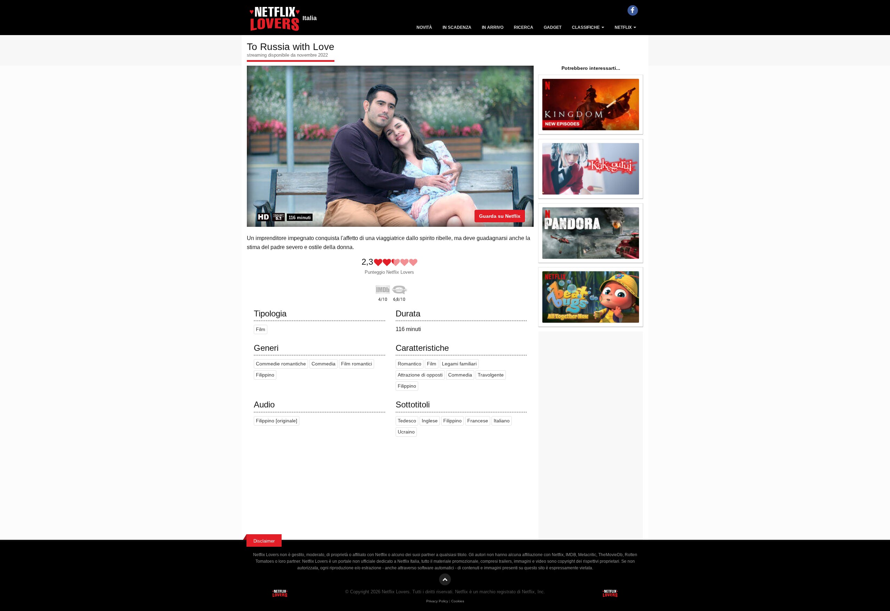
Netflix (624, 27)
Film (260, 329)
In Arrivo (492, 27)
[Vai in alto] (445, 579)
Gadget (552, 27)
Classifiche (586, 27)
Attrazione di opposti (420, 375)
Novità (424, 27)
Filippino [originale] (276, 420)
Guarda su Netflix (499, 216)
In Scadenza (457, 27)
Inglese (430, 420)
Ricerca (523, 27)
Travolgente (491, 375)
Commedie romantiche (281, 363)
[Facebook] (633, 10)
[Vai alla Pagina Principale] (274, 21)
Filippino (265, 375)
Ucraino (406, 432)
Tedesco (407, 420)
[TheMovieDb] (399, 288)
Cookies (457, 601)
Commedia (323, 363)
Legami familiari (459, 363)
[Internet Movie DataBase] (382, 288)
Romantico (409, 363)
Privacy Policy (437, 601)
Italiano (502, 420)
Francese (477, 420)
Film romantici (356, 363)
